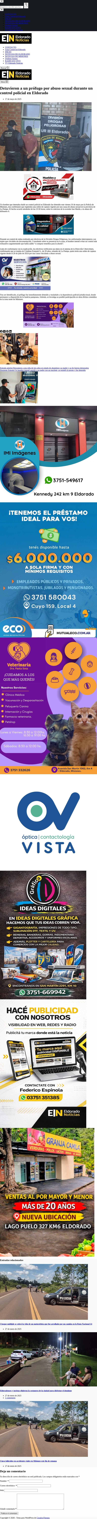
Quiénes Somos (11, 59)
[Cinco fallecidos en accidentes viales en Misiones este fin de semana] (44, 1456)
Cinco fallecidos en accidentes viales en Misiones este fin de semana (28, 1461)
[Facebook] (1, 332)
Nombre (4, 1481)
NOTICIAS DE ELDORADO (17, 54)
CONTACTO (10, 47)
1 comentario (10, 1398)
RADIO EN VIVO (13, 61)
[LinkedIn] (10, 332)
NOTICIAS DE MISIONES (16, 56)
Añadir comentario (8, 1509)
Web (2, 1490)
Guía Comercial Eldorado (15, 49)
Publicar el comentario (9, 1513)
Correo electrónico (8, 1486)
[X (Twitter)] (4, 332)
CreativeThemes (43, 1518)
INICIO (8, 52)
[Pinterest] (7, 332)
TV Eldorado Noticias (14, 63)
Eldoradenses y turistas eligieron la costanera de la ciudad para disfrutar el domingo (36, 1391)
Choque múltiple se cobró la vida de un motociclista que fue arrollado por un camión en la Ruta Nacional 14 (46, 1324)
